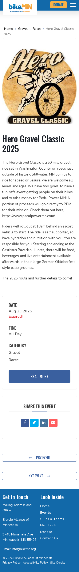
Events (45, 512)
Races (37, 29)
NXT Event (36, 475)
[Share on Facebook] (25, 423)
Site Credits (57, 563)
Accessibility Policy (35, 563)
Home (9, 29)
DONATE (58, 4)
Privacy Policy (11, 563)
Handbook (48, 525)
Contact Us (49, 538)
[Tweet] (34, 423)
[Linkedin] (44, 423)
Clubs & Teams (52, 519)
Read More (40, 376)
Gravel (23, 29)
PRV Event (43, 457)
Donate (46, 532)
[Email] (53, 423)
